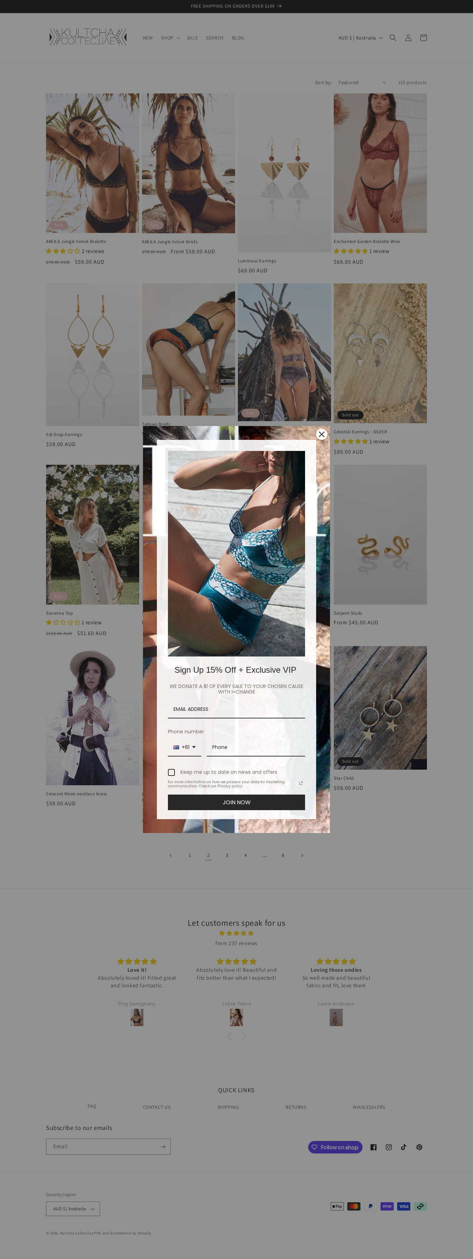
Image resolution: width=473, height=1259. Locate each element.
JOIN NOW (237, 802)
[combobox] (184, 748)
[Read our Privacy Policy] (301, 783)
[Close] (321, 434)
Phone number (186, 731)
